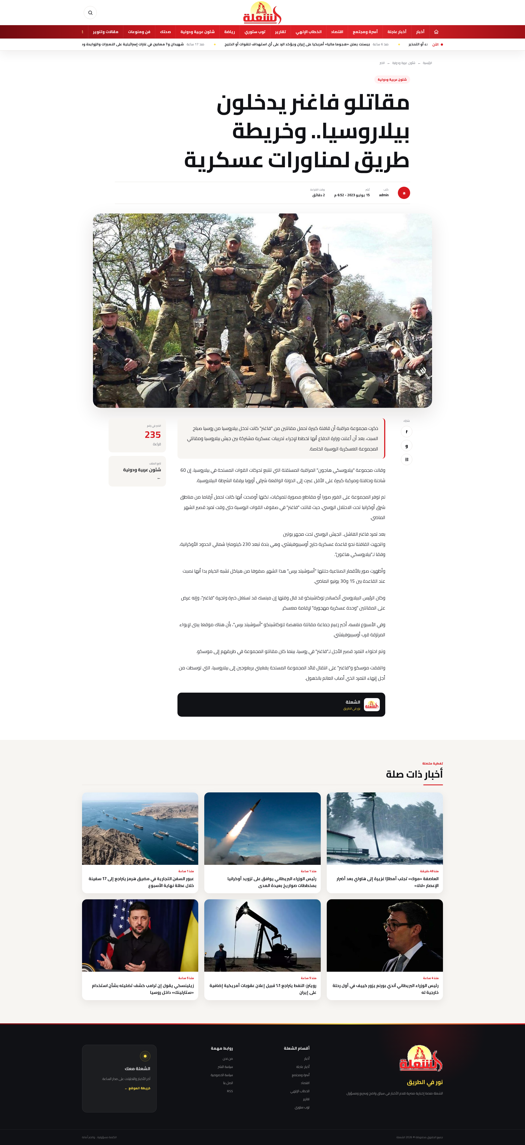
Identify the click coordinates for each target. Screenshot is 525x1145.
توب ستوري (255, 31)
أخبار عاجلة (397, 31)
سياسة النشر (225, 1067)
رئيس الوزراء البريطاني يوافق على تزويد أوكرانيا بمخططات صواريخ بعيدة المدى (272, 882)
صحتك (165, 31)
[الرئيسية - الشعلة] (262, 13)
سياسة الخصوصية (222, 1075)
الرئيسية (427, 63)
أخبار (420, 31)
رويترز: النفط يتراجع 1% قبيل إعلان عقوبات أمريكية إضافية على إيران (262, 989)
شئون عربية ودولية (197, 31)
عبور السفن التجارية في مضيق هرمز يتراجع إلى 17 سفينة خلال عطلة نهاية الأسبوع (141, 882)
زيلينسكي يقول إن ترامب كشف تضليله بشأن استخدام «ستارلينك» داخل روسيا (143, 989)
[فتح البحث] (90, 12)
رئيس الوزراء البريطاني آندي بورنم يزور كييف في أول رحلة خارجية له (385, 989)
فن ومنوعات (139, 31)
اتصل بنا (228, 1083)
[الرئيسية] (436, 31)
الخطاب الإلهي (309, 31)
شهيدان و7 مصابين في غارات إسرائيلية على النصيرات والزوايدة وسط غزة (183, 44)
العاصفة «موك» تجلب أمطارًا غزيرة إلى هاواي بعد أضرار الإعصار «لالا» (388, 882)
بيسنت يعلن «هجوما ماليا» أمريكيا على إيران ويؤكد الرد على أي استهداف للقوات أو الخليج (352, 44)
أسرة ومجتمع (365, 31)
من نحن (228, 1059)
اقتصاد (337, 31)
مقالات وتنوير (105, 31)
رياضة (229, 31)
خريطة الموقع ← (137, 1088)
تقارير (280, 31)
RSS (230, 1091)
